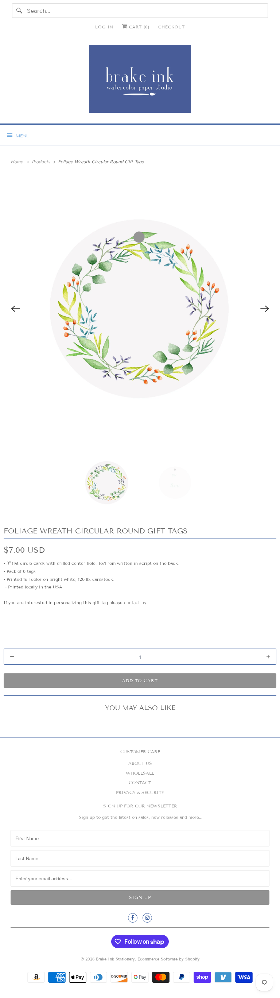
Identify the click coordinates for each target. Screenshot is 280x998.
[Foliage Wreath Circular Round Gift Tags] (140, 308)
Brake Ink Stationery (115, 959)
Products (42, 161)
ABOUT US (140, 763)
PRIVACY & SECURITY (140, 792)
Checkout (171, 27)
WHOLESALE (140, 773)
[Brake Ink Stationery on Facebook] (132, 918)
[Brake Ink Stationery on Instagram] (147, 918)
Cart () (138, 27)
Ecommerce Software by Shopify (168, 959)
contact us (135, 602)
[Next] (265, 309)
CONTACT (140, 782)
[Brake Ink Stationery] (140, 81)
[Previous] (15, 309)
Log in (104, 27)
